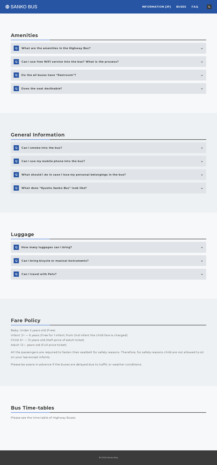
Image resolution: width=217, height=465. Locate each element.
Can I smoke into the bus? (41, 147)
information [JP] (156, 6)
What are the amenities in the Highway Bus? (56, 48)
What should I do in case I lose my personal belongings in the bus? (73, 174)
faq (195, 6)
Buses (45, 426)
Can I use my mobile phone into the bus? (53, 161)
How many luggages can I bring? (46, 247)
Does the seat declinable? (41, 88)
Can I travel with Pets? (39, 274)
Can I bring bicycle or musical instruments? (55, 260)
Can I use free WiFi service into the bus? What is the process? (70, 61)
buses (181, 6)
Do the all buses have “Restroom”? (48, 75)
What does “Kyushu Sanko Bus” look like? (54, 188)
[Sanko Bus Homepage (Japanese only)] (209, 6)
